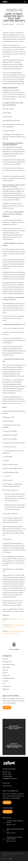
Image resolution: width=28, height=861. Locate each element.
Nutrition (5, 672)
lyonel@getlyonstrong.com (10, 778)
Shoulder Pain (6, 675)
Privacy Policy (6, 783)
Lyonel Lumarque (9, 24)
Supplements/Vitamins (9, 678)
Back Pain (5, 659)
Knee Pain (5, 670)
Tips (20, 10)
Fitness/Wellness (12, 10)
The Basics (5, 681)
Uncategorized (6, 686)
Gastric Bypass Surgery (9, 664)
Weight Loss (6, 689)
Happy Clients (6, 667)
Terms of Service (7, 786)
